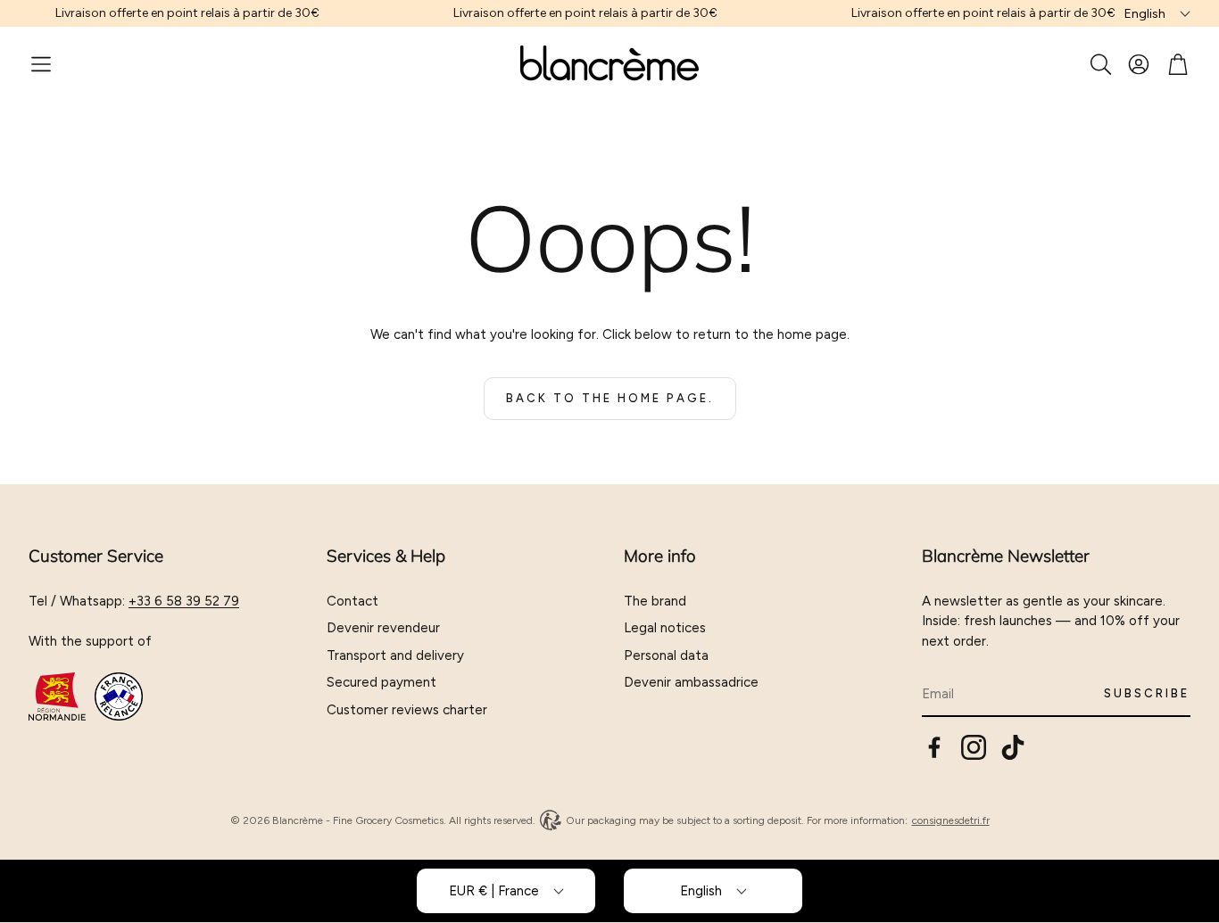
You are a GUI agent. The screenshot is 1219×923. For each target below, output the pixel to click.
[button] (41, 64)
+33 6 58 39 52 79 (184, 601)
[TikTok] (1012, 747)
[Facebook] (934, 747)
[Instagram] (973, 747)
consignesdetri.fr (951, 820)
